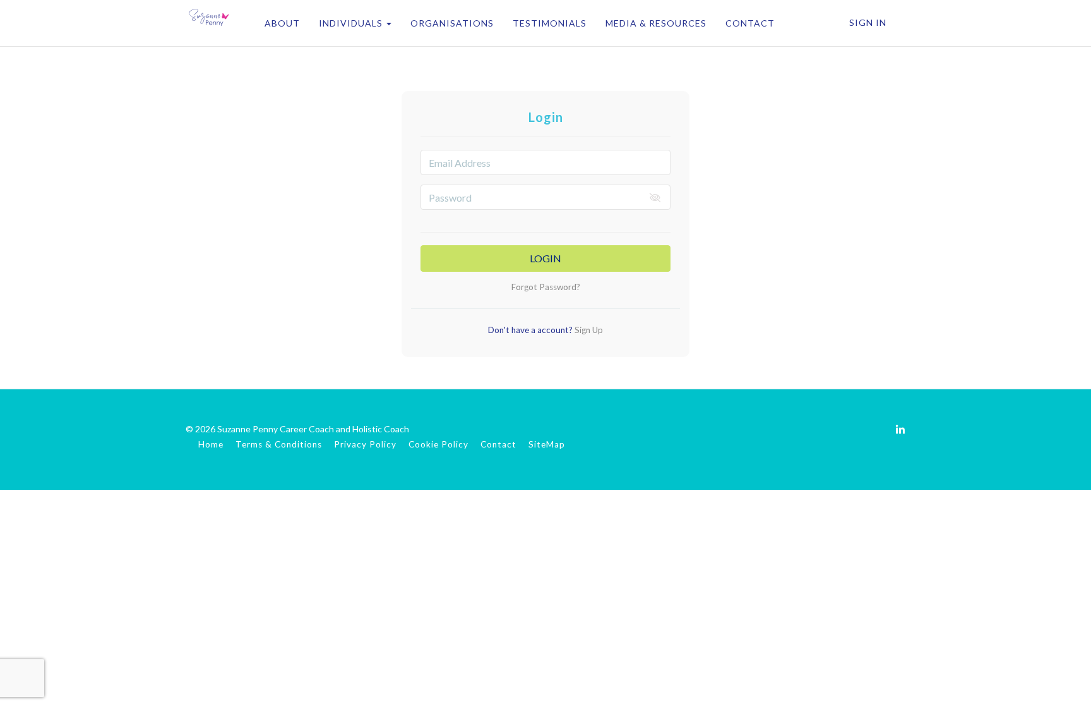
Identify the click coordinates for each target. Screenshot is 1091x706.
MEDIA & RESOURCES (655, 23)
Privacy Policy (365, 444)
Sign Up (588, 330)
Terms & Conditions (278, 444)
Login (545, 258)
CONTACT (750, 23)
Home (211, 444)
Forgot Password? (545, 287)
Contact (498, 444)
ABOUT (282, 23)
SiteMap (546, 444)
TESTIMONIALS (550, 23)
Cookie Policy (438, 444)
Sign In (867, 22)
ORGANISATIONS (452, 23)
